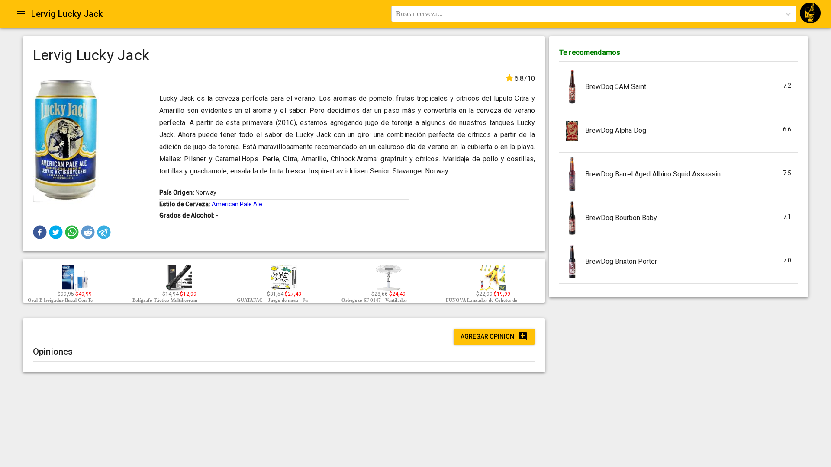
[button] (40, 232)
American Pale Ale (237, 204)
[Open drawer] (20, 13)
